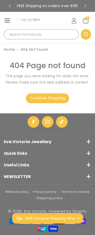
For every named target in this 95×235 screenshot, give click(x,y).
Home (9, 49)
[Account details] (74, 20)
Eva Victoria (35, 211)
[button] (7, 20)
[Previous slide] (9, 6)
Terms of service (75, 191)
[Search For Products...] (86, 34)
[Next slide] (85, 6)
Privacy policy (44, 191)
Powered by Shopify (68, 211)
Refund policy (17, 191)
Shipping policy (49, 198)
